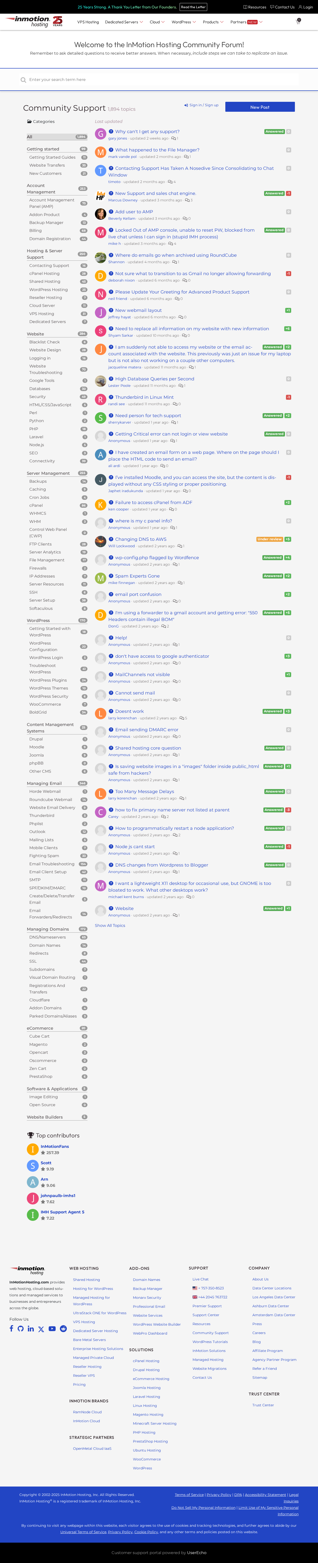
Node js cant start (134, 846)
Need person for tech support (147, 415)
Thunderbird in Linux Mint (144, 397)
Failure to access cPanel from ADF (153, 502)
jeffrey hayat (119, 317)
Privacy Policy (219, 1494)
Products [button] (211, 21)
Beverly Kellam (121, 218)
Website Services (147, 1315)
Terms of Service (189, 1494)
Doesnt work (129, 711)
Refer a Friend (264, 1368)
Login (308, 6)
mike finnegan (121, 583)
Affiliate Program (267, 1350)
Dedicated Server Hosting (95, 1331)
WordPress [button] (182, 21)
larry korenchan (122, 718)
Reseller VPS (84, 1375)
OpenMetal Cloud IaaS (92, 1448)
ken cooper (118, 509)
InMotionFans (55, 1146)
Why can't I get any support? (147, 131)
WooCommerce (147, 1459)
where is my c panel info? (143, 521)
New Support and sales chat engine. (155, 193)
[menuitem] (254, 7)
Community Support (65, 108)
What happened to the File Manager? (156, 150)
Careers (259, 1333)
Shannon (116, 262)
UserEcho (196, 1552)
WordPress (142, 1468)
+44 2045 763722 (212, 1297)
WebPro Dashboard (150, 1333)
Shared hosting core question (147, 748)
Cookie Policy (146, 1532)
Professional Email (149, 1306)
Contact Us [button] (285, 6)
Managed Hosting (208, 1359)
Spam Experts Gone (137, 576)
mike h (114, 243)
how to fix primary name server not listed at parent (172, 810)
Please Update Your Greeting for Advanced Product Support (181, 292)
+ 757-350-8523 (210, 1288)
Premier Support (207, 1306)
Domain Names (146, 1279)
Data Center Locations (271, 1288)
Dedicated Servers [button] (122, 21)
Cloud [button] (155, 21)
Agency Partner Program (274, 1359)
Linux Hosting (145, 1405)
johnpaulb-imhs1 (58, 1195)
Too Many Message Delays (144, 791)
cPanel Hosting (146, 1361)
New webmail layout (138, 310)
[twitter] (42, 1328)
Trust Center (263, 1405)
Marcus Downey (123, 200)
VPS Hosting (84, 1322)
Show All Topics (110, 925)
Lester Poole (119, 385)
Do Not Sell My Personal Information (203, 1507)
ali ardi (114, 466)
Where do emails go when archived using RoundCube (175, 255)
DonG (113, 626)
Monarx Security (147, 1297)
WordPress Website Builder (157, 1324)
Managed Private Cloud (93, 1357)
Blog (256, 1342)
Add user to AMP (133, 212)
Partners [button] (244, 21)
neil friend (117, 298)
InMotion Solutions (209, 1350)
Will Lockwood (121, 546)
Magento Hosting (148, 1414)
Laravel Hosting (146, 1396)
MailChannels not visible (142, 674)
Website (124, 908)
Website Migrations (210, 1368)
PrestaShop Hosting (150, 1441)
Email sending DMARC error (146, 729)
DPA (238, 1494)
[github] (21, 1328)
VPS (88, 21)
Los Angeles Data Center (273, 1297)
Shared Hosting (86, 1279)
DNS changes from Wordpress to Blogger (161, 865)
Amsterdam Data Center (273, 1315)
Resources (201, 1324)
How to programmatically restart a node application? (174, 828)
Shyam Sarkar (120, 335)
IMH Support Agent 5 (62, 1212)
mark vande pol (122, 156)
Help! (120, 638)
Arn (44, 1179)
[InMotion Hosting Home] (26, 22)
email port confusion (137, 594)
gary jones (117, 138)
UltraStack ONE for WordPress (99, 1313)
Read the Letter (193, 7)
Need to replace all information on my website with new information (191, 328)
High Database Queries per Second (154, 379)
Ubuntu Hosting (147, 1450)
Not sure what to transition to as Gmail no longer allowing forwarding (192, 273)
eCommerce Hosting (151, 1379)
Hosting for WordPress (93, 1288)
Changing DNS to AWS (140, 539)
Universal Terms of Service (83, 1532)
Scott (46, 1163)
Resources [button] (257, 6)
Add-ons (139, 1268)
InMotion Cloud (86, 1421)
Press (257, 1324)
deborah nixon (121, 280)
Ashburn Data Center (270, 1306)
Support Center (206, 1315)
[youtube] (53, 1328)
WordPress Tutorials (210, 1342)
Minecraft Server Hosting (155, 1423)
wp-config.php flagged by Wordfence (156, 557)
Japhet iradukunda (125, 491)
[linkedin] (32, 1328)
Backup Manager (147, 1288)
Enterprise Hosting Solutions (98, 1348)
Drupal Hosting (146, 1370)
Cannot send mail (134, 693)
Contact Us (202, 1377)
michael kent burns (126, 897)
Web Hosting (84, 1268)
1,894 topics (121, 109)
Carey (113, 816)
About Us (260, 1279)
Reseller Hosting (87, 1366)
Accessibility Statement (265, 1494)
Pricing (79, 1384)
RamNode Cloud (87, 1412)
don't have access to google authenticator (161, 656)
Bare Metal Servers (89, 1340)
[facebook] (12, 1328)
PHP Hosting (144, 1432)
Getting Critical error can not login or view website (171, 434)
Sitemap (259, 1377)
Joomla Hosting (147, 1387)
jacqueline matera (124, 367)
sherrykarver (119, 422)
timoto (114, 182)
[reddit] (63, 1328)
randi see (116, 404)
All (56, 136)
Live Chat (201, 1279)
